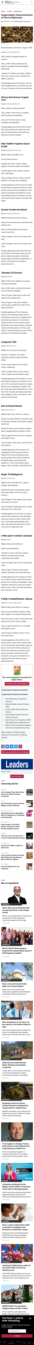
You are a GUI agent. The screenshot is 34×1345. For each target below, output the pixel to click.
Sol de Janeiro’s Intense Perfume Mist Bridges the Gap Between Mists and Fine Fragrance (12, 857)
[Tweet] (16, 746)
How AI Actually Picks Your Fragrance (10, 867)
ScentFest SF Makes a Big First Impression (12, 846)
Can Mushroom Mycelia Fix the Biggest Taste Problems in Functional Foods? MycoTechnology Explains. (16, 1186)
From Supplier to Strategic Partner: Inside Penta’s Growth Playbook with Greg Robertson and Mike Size (16, 1146)
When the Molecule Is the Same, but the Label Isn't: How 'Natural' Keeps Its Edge (16, 1024)
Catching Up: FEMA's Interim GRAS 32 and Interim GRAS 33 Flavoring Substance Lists (16, 1268)
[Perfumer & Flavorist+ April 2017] (17, 670)
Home (3, 11)
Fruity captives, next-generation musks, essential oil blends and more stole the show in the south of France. (16, 1314)
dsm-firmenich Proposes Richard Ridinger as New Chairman (12, 804)
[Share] (7, 746)
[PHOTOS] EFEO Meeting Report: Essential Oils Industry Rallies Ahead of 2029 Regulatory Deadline (17, 950)
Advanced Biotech (13, 52)
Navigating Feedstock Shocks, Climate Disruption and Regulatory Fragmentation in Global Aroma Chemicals (15, 1105)
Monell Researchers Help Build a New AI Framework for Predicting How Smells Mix (12, 815)
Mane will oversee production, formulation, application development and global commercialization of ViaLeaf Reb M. (16, 992)
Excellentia (10, 410)
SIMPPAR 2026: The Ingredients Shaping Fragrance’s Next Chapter (15, 1307)
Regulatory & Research (7, 810)
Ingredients (18, 11)
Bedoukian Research (13, 150)
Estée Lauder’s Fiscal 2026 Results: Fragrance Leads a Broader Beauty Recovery (10, 827)
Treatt (8, 540)
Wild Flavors (11, 346)
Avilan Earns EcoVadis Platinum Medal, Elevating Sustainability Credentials (14, 1065)
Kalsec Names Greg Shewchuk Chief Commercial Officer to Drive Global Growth (16, 910)
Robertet (9, 277)
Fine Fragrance (5, 822)
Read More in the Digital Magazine (17, 684)
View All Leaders (17, 776)
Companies (5, 1221)
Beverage (3, 833)
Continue (17, 1336)
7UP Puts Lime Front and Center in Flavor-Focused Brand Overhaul (13, 837)
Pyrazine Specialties (14, 603)
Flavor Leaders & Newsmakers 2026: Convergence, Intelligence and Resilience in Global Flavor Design (16, 1227)
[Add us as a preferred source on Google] (20, 746)
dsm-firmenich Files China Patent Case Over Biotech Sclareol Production (12, 794)
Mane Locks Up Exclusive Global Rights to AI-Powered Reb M (14, 985)
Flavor (9, 11)
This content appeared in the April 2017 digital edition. (17, 678)
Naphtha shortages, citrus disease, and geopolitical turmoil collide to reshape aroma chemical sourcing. (16, 1113)
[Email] (3, 746)
